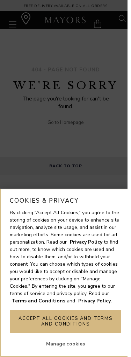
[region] (65, 273)
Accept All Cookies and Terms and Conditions (66, 321)
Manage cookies (65, 344)
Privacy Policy (86, 242)
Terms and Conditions (38, 301)
